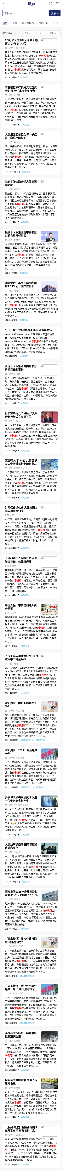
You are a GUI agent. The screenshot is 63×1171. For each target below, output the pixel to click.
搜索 (53, 13)
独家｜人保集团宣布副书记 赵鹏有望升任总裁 (21, 234)
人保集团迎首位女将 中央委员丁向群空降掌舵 (21, 136)
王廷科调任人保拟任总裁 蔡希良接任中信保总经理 (21, 559)
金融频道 (25, 77)
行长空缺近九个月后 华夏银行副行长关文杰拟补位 (21, 414)
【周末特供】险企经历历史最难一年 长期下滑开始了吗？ (21, 987)
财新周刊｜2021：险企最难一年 (21, 751)
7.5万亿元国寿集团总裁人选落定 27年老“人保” (21, 41)
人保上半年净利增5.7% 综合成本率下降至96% (21, 657)
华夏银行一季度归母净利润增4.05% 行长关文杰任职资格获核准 (21, 284)
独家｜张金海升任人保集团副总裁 (21, 183)
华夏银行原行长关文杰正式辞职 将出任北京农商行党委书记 (21, 89)
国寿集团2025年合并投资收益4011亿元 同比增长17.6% (21, 893)
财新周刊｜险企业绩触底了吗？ (21, 704)
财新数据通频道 (27, 975)
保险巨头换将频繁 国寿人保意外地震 (21, 1081)
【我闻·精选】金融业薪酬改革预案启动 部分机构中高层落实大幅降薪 (21, 1129)
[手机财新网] (31, 3)
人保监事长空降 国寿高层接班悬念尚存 (21, 846)
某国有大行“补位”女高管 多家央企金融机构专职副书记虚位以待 (21, 462)
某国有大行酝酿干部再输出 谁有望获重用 (21, 1034)
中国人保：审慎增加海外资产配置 (21, 607)
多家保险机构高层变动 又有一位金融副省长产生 (21, 799)
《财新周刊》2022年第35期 (32, 740)
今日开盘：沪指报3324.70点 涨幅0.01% (28, 330)
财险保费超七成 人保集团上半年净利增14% (21, 509)
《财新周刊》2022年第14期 (32, 787)
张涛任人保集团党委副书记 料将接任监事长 (21, 367)
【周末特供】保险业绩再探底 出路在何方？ (21, 940)
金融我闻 (25, 497)
